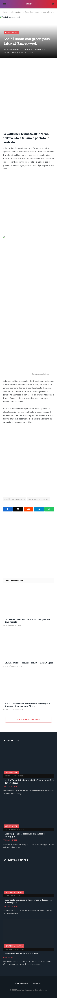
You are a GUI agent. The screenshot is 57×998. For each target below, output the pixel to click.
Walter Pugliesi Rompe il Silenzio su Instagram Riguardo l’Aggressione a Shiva (27, 704)
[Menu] (4, 4)
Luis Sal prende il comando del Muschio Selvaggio (29, 663)
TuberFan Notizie (14, 50)
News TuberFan (9, 957)
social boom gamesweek (14, 499)
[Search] (53, 4)
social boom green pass (38, 499)
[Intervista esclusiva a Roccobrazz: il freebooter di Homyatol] (28, 879)
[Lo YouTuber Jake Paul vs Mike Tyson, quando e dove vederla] (28, 601)
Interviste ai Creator (14, 892)
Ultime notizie (11, 32)
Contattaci (36, 983)
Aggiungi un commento (29, 720)
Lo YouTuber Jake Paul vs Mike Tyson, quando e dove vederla (27, 620)
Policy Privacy (21, 983)
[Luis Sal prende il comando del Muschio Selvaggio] (28, 644)
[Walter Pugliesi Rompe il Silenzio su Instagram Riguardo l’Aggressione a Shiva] (28, 685)
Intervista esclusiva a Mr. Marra (21, 953)
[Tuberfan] (28, 4)
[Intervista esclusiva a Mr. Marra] (28, 933)
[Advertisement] (28, 95)
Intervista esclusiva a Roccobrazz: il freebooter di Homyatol (28, 901)
